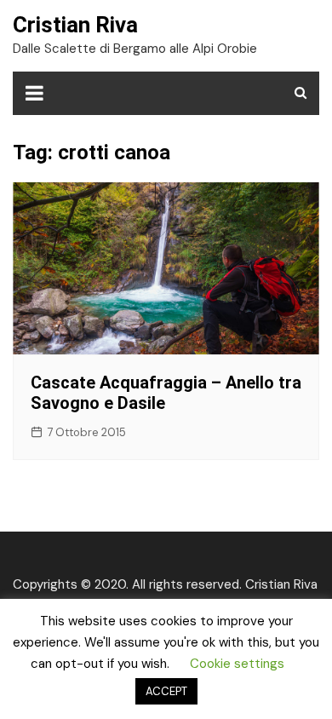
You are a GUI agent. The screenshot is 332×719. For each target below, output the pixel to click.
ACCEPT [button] (166, 691)
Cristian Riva (75, 24)
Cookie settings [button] (237, 663)
